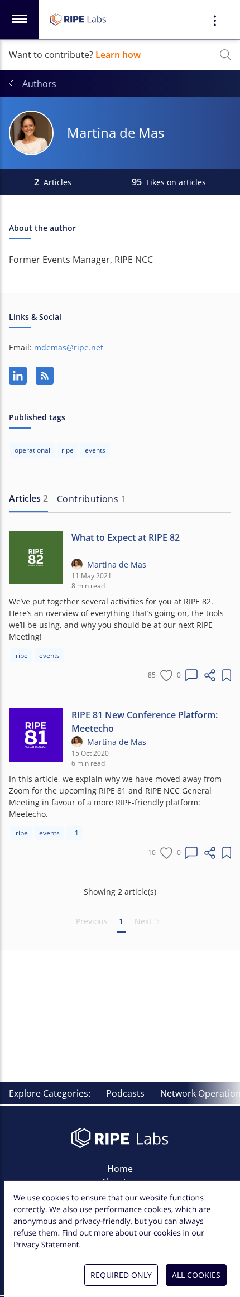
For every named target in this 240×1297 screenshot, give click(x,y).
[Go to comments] (191, 675)
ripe (22, 655)
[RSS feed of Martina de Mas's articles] (45, 376)
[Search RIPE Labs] (225, 54)
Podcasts (125, 1093)
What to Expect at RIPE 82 (125, 537)
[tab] (28, 499)
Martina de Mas (116, 564)
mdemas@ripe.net (68, 347)
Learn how (118, 55)
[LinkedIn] (18, 376)
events (49, 655)
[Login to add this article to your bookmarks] (226, 675)
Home (120, 1169)
